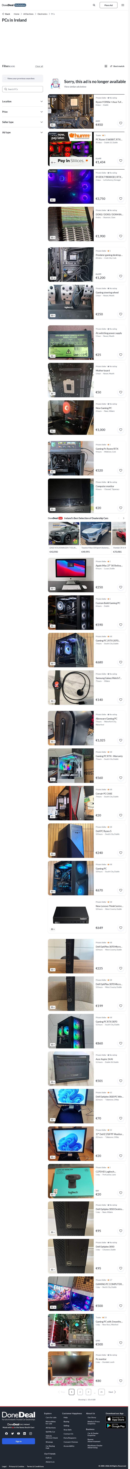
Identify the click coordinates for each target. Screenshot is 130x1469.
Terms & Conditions (35, 1466)
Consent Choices (71, 1442)
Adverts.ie (50, 1462)
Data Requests (70, 1438)
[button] (22, 101)
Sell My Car (50, 1432)
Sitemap (49, 1442)
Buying (66, 1422)
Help (66, 1417)
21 (102, 1392)
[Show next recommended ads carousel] (124, 518)
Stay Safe (67, 1430)
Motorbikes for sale (51, 1423)
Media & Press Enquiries (94, 1423)
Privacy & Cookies (16, 1466)
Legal (4, 1466)
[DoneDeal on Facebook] (6, 1433)
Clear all (39, 66)
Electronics (42, 14)
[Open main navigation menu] (123, 5)
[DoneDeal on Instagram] (30, 1433)
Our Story (92, 1417)
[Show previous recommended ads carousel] (119, 518)
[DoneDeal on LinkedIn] (24, 1433)
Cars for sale (51, 1417)
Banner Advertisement (94, 1440)
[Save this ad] (121, 123)
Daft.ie (49, 1458)
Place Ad (108, 5)
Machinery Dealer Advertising (95, 1447)
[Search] (5, 89)
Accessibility (69, 1446)
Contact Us (68, 1434)
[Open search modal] (94, 5)
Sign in (19, 1441)
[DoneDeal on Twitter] (12, 1433)
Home (16, 14)
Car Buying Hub (50, 1447)
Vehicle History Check (52, 1437)
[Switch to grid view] (105, 66)
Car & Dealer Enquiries (93, 1434)
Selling (66, 1426)
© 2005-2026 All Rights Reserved (112, 1466)
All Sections (28, 14)
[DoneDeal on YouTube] (18, 1433)
